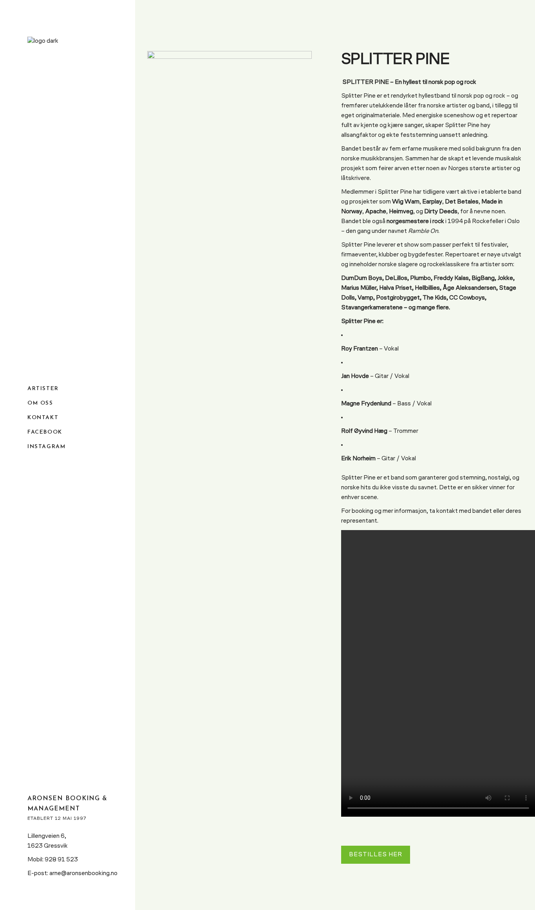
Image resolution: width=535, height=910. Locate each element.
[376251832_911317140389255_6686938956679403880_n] (229, 127)
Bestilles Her (375, 855)
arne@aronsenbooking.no (83, 873)
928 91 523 (61, 860)
